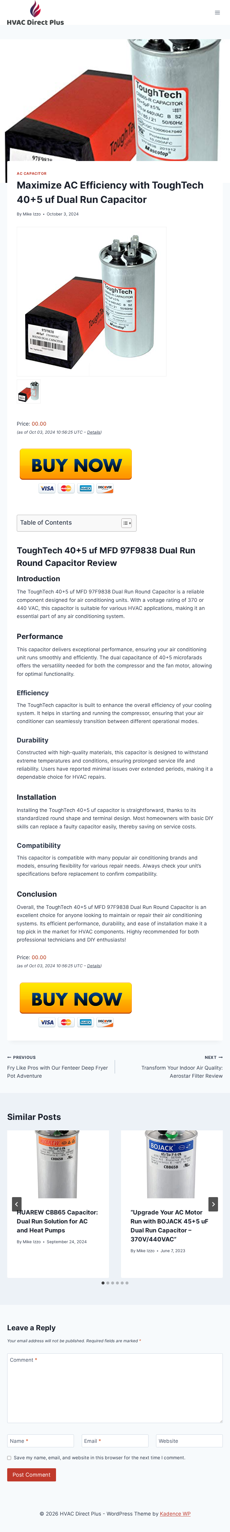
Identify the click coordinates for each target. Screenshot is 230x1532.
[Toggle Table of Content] (123, 523)
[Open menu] (217, 12)
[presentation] (58, 1164)
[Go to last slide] (17, 1204)
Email (92, 1441)
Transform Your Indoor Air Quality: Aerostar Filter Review (182, 1067)
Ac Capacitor (31, 173)
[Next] (213, 1204)
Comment (23, 1360)
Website (168, 1441)
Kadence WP (175, 1514)
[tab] (103, 1283)
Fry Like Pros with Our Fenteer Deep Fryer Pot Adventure (57, 1067)
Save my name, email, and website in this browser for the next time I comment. (99, 1457)
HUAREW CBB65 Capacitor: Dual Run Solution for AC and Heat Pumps (57, 1221)
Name (19, 1441)
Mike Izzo (32, 214)
